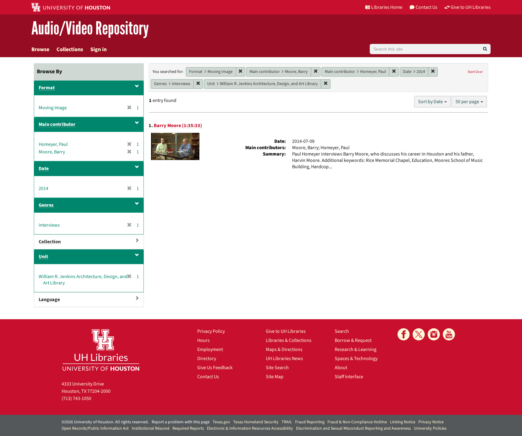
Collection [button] (50, 241)
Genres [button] (46, 205)
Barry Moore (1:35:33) (178, 125)
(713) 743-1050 (76, 398)
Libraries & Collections (288, 340)
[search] (485, 49)
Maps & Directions (284, 349)
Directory (206, 358)
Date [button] (44, 168)
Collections (69, 49)
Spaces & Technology (356, 358)
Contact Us (208, 376)
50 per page (468, 101)
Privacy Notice (431, 422)
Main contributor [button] (57, 124)
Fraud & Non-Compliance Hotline (357, 422)
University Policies (430, 428)
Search (342, 331)
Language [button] (49, 299)
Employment (210, 349)
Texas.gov (221, 422)
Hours (203, 340)
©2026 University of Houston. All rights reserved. (105, 422)
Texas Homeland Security (256, 422)
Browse (40, 49)
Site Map (274, 376)
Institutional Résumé (150, 428)
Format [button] (47, 87)
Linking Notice (402, 422)
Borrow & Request (353, 340)
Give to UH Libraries (286, 331)
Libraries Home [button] (386, 7)
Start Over (475, 71)
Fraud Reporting (309, 422)
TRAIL (287, 422)
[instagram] (434, 334)
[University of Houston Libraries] (101, 350)
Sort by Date (431, 101)
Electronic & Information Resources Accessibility (250, 428)
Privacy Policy (211, 331)
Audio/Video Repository (90, 28)
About (341, 367)
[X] (419, 334)
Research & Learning (355, 349)
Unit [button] (43, 256)
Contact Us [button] (426, 7)
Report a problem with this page (181, 422)
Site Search (277, 367)
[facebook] (404, 334)
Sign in (98, 49)
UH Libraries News (284, 358)
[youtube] (449, 334)
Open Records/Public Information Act (95, 428)
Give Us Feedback (215, 367)
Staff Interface (349, 376)
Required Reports (188, 428)
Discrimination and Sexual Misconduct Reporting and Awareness (353, 428)
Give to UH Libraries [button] (471, 7)
